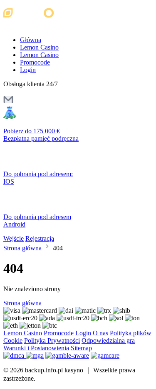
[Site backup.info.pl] (38, 25)
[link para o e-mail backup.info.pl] (8, 102)
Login (28, 69)
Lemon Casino (39, 47)
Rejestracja (39, 238)
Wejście (13, 238)
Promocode (35, 62)
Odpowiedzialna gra (108, 340)
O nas (100, 333)
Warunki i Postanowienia (36, 348)
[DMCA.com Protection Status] (14, 355)
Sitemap (81, 348)
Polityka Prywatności (52, 340)
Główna (30, 39)
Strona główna (22, 248)
